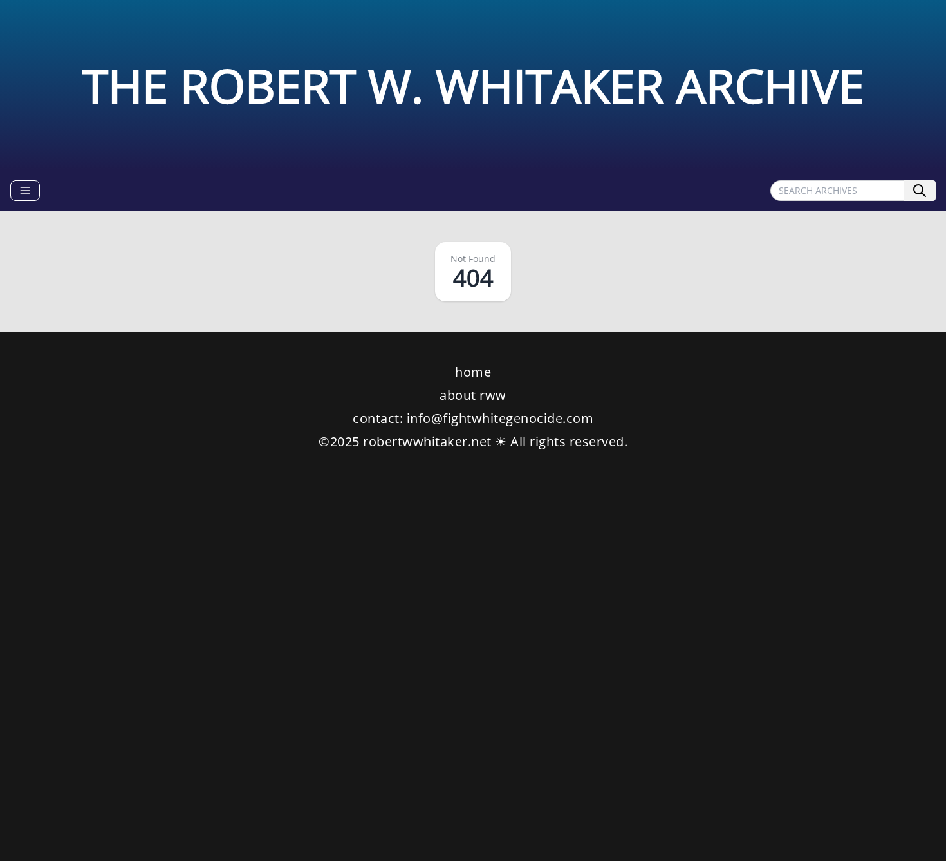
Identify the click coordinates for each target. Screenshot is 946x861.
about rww (473, 395)
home (473, 372)
